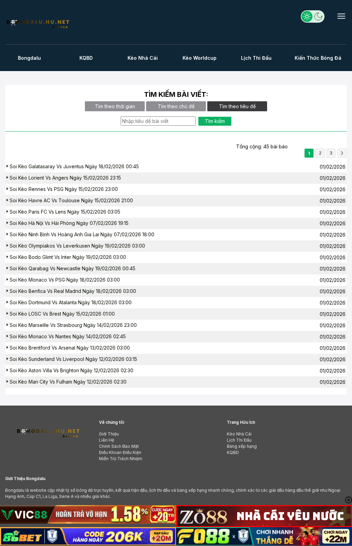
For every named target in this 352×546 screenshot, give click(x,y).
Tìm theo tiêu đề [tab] (237, 106)
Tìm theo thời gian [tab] (115, 106)
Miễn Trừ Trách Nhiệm (120, 458)
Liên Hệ (106, 440)
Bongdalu (29, 58)
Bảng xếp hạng (242, 446)
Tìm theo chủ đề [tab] (176, 106)
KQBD (86, 58)
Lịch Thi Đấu (256, 58)
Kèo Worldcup (200, 58)
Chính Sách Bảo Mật (119, 446)
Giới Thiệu (109, 433)
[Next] (342, 153)
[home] (37, 23)
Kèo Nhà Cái (143, 58)
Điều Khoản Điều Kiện (120, 452)
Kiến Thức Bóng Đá (318, 58)
